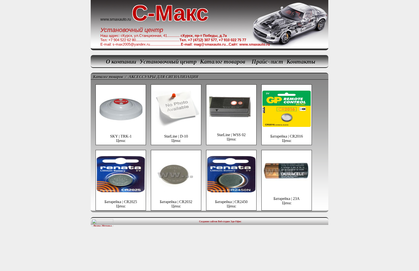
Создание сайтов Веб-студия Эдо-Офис (220, 221)
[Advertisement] (209, 243)
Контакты (301, 61)
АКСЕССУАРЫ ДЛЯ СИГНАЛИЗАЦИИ (163, 77)
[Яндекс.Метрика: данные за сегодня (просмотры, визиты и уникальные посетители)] (102, 223)
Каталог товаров (222, 61)
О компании (121, 61)
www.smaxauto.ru (115, 19)
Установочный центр (168, 61)
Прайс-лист (267, 61)
